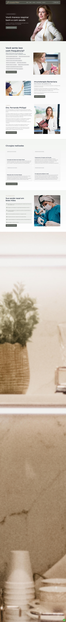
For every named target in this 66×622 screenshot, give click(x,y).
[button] (11, 14)
